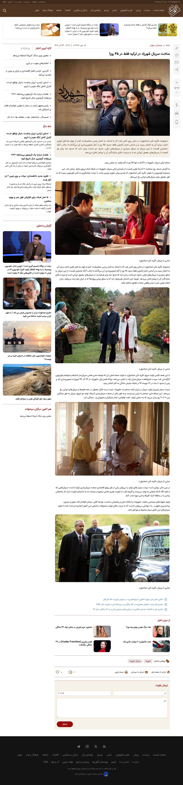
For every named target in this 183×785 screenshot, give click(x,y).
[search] (4, 10)
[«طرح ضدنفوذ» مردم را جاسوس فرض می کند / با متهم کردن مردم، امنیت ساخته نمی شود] (27, 293)
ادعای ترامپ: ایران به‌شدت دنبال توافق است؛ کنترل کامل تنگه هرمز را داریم (29, 84)
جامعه (59, 10)
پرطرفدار (25, 48)
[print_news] (177, 55)
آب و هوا (55, 762)
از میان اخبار (164, 620)
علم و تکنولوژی (126, 10)
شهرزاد (148, 661)
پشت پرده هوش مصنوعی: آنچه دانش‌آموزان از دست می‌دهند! (27, 26)
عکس (114, 10)
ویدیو (106, 10)
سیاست (147, 10)
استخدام (42, 2)
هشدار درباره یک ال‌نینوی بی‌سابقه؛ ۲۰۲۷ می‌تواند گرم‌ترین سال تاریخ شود (31, 96)
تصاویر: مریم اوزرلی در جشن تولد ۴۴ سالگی (74, 627)
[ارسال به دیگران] (176, 62)
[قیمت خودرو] (177, 114)
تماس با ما (18, 2)
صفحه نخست (158, 10)
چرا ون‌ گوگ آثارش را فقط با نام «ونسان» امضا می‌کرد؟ (140, 26)
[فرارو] (174, 10)
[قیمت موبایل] (176, 123)
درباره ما (26, 2)
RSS (4, 2)
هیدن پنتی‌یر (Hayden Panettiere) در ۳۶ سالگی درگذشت (74, 643)
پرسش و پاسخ (82, 762)
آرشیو (10, 2)
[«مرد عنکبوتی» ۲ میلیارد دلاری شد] (161, 646)
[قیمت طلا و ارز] (177, 105)
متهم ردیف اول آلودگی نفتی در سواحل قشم (33, 399)
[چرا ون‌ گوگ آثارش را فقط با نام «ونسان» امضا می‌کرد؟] (167, 29)
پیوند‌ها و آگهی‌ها (100, 762)
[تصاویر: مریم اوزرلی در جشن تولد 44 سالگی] (102, 632)
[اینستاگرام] (87, 746)
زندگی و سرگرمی (81, 10)
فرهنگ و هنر (48, 10)
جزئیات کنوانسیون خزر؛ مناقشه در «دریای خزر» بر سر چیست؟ (29, 357)
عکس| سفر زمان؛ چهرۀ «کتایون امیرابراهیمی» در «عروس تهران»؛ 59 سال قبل (133, 599)
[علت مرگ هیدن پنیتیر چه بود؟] (161, 632)
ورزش (138, 10)
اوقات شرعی (67, 762)
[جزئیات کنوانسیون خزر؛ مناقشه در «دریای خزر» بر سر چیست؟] (27, 337)
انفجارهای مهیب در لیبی (37, 63)
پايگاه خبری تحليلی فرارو (86, 768)
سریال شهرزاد (135, 661)
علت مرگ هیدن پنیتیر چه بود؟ (138, 627)
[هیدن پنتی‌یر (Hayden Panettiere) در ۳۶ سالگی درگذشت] (102, 646)
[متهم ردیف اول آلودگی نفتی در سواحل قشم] (27, 380)
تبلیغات (34, 2)
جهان (37, 10)
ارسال (64, 724)
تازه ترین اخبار (43, 48)
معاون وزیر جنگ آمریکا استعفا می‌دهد (30, 56)
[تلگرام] (78, 746)
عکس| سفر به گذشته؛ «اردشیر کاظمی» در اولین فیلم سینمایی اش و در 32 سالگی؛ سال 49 (128, 609)
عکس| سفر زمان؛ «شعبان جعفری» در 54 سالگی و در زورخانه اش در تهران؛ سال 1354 (129, 604)
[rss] (104, 746)
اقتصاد (68, 10)
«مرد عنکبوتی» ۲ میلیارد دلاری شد (137, 641)
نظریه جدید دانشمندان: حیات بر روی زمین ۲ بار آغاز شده (28, 178)
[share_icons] (177, 69)
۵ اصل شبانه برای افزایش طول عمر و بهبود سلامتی (30, 199)
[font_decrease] (177, 92)
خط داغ (47, 126)
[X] (96, 746)
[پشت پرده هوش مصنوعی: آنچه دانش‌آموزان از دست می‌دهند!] (50, 29)
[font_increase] (177, 83)
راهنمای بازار (95, 10)
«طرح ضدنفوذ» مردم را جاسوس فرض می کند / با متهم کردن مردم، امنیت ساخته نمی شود (28, 314)
